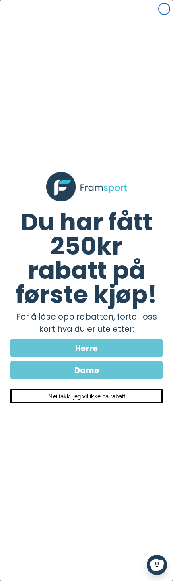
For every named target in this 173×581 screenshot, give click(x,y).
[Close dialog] (164, 9)
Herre (86, 348)
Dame (86, 370)
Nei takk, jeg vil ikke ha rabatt (86, 396)
